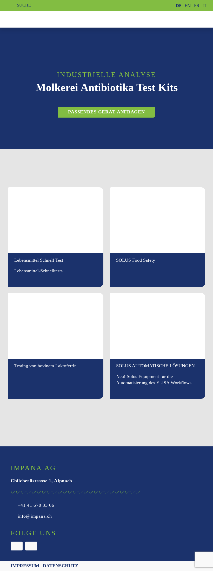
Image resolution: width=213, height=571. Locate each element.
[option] (187, 5)
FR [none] (196, 5)
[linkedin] (31, 546)
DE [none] (179, 5)
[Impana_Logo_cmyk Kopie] (32, 18)
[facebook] (17, 546)
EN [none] (188, 5)
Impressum (25, 565)
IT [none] (204, 5)
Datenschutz (60, 565)
